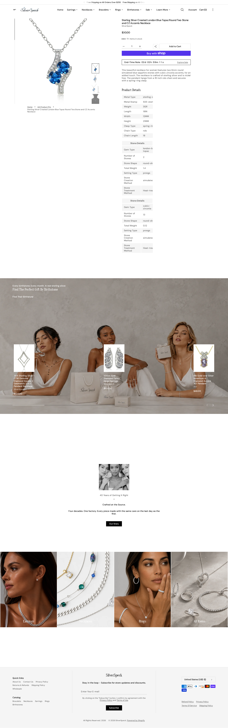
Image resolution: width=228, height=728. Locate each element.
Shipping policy (206, 705)
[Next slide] (213, 405)
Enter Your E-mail (90, 691)
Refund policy (188, 701)
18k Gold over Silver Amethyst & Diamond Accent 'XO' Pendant (204, 379)
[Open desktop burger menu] (15, 9)
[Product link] (24, 369)
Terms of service (189, 705)
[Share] (155, 46)
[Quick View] (32, 369)
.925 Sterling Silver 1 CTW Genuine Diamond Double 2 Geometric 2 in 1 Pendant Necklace (24, 381)
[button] (182, 9)
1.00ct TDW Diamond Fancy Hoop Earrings (112, 378)
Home (29, 107)
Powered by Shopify (136, 720)
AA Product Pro (44, 107)
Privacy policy (202, 701)
